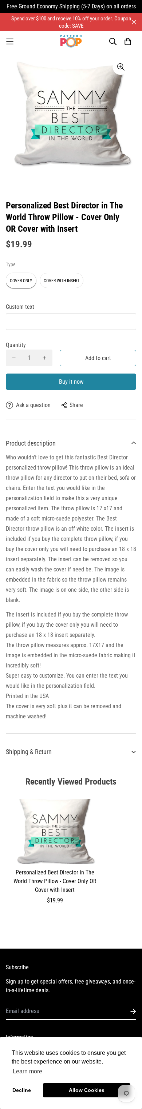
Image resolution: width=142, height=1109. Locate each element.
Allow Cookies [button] (86, 1090)
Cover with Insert (61, 280)
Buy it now (71, 381)
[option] (71, 116)
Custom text (20, 306)
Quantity (16, 345)
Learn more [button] (27, 1071)
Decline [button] (21, 1090)
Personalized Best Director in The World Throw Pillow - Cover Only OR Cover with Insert (54, 881)
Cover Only (21, 280)
